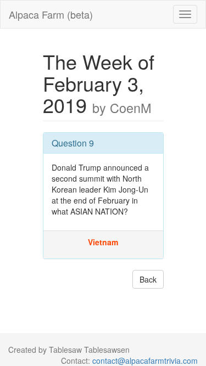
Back (148, 279)
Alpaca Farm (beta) (51, 14)
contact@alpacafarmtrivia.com (145, 360)
